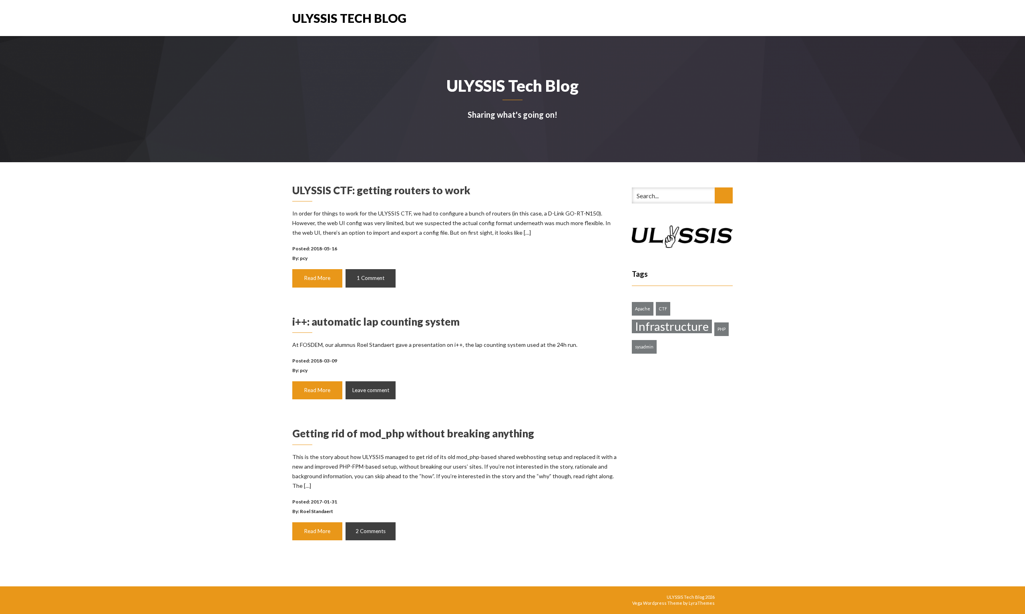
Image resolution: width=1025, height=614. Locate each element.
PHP (722, 329)
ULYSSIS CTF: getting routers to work (381, 190)
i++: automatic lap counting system (376, 321)
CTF (663, 308)
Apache (642, 308)
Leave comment (370, 390)
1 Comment (370, 278)
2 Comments (371, 531)
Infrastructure (672, 326)
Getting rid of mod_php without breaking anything (413, 433)
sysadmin (644, 346)
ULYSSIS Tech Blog (349, 17)
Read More (317, 278)
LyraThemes (702, 603)
